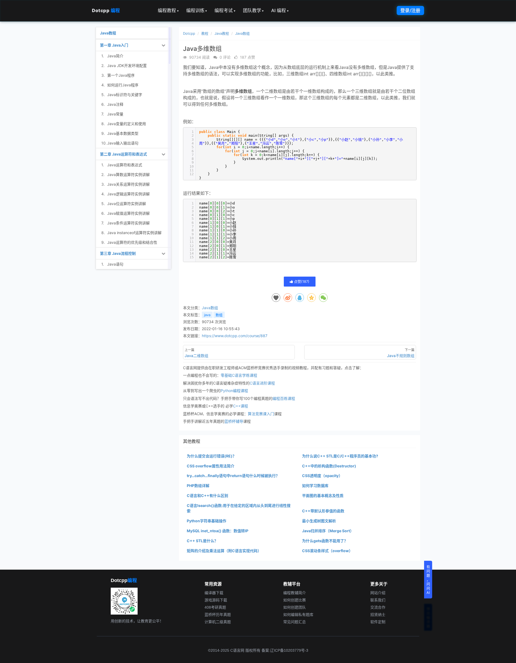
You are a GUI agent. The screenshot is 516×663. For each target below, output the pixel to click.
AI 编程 (280, 10)
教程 (204, 33)
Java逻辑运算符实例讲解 (128, 194)
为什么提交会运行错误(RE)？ (211, 456)
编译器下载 (214, 593)
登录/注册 (410, 10)
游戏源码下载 (216, 600)
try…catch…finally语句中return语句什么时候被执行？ (233, 475)
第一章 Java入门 (114, 45)
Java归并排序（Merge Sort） (328, 530)
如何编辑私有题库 (298, 614)
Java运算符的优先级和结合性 (132, 242)
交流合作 (377, 607)
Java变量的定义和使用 (126, 123)
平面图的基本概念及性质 (322, 495)
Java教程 (221, 33)
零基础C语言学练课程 (239, 375)
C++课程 (240, 406)
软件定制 (377, 622)
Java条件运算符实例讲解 (128, 223)
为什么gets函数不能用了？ (325, 540)
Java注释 (115, 104)
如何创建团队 (294, 607)
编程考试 (224, 10)
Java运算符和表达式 (124, 165)
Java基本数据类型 (122, 133)
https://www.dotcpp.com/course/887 (234, 335)
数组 (219, 315)
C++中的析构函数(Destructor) (329, 466)
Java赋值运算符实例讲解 (128, 213)
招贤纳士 (377, 614)
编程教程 (168, 10)
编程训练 (196, 10)
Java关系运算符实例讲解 (128, 184)
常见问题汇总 (294, 622)
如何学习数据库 (315, 485)
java (207, 315)
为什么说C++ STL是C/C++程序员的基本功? (340, 456)
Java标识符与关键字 (124, 94)
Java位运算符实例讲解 (126, 203)
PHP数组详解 (198, 485)
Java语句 (115, 264)
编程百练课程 (284, 398)
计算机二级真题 (218, 622)
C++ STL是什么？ (202, 540)
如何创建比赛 (294, 600)
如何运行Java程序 (122, 85)
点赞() (301, 281)
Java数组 (242, 33)
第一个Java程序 (121, 75)
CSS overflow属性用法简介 (210, 466)
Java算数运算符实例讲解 (128, 174)
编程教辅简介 (294, 593)
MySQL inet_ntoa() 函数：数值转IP (217, 530)
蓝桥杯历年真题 (218, 614)
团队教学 (253, 10)
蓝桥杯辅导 (233, 421)
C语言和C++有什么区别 (207, 495)
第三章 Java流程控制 (118, 253)
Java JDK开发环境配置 (127, 65)
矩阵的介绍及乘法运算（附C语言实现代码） (224, 550)
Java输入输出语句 (122, 143)
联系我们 (377, 600)
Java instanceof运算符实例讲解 (134, 232)
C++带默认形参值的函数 (323, 511)
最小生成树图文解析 (319, 521)
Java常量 (115, 114)
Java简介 (115, 56)
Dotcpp (106, 10)
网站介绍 (377, 593)
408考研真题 (215, 607)
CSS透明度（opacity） (322, 475)
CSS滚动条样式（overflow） (327, 550)
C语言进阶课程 (262, 383)
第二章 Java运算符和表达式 (123, 154)
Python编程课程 (234, 390)
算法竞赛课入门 (261, 413)
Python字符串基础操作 (206, 521)
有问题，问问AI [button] (428, 580)
